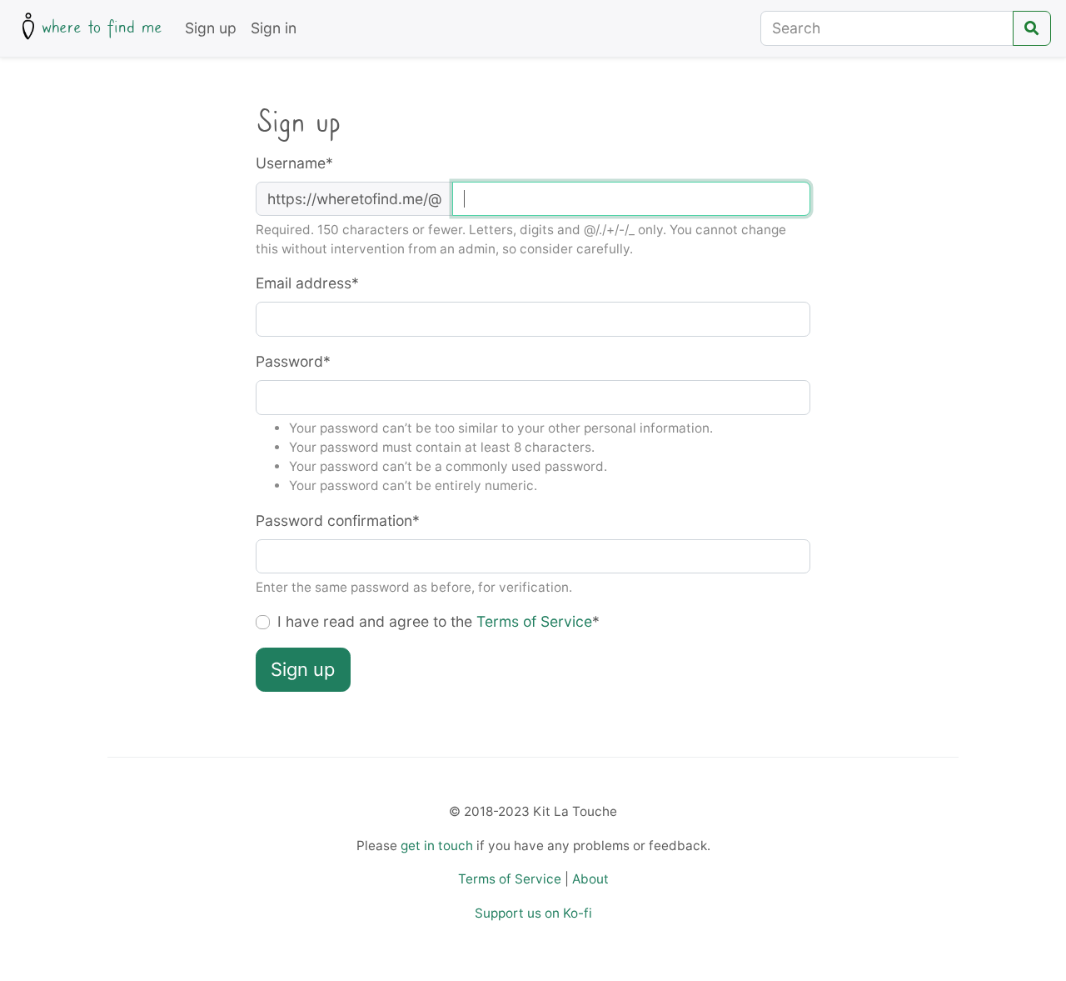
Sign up (211, 28)
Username (294, 163)
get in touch (437, 845)
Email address (307, 283)
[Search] (1032, 28)
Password (293, 361)
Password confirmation (338, 520)
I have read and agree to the (438, 621)
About (590, 879)
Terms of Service (534, 621)
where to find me (102, 27)
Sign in (273, 28)
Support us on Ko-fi (533, 913)
